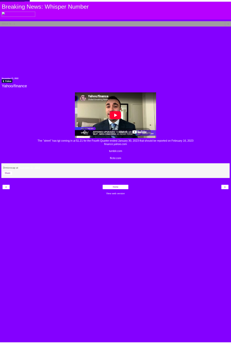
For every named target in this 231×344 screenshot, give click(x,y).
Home (115, 187)
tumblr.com (115, 151)
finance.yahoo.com (115, 144)
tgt (58, 140)
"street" (47, 140)
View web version (115, 193)
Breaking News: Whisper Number (45, 6)
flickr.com (115, 158)
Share (7, 173)
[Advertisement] (115, 50)
